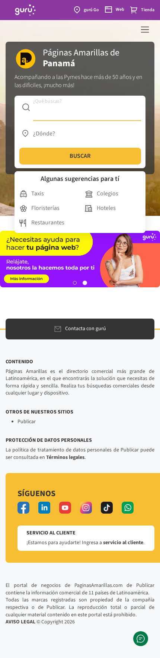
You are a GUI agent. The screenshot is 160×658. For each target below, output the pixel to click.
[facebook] (23, 508)
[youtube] (65, 508)
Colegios (107, 193)
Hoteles (106, 208)
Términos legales (65, 457)
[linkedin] (44, 508)
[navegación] (144, 29)
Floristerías (45, 208)
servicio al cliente (123, 542)
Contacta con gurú (85, 328)
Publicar (26, 421)
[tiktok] (107, 508)
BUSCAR (80, 156)
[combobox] (80, 107)
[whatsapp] (128, 508)
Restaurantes (47, 222)
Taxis (37, 193)
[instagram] (86, 508)
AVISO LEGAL (20, 622)
